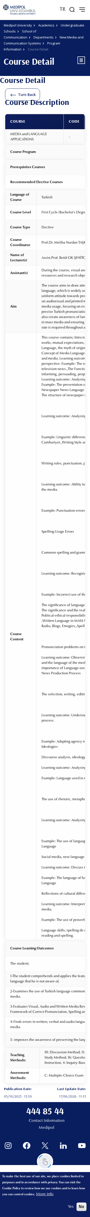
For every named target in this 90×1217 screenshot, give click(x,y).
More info (45, 1194)
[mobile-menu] (82, 9)
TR (63, 9)
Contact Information (46, 1121)
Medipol (46, 1128)
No (81, 1207)
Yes (71, 1207)
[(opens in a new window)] (8, 1145)
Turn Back (27, 94)
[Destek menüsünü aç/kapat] (45, 1161)
